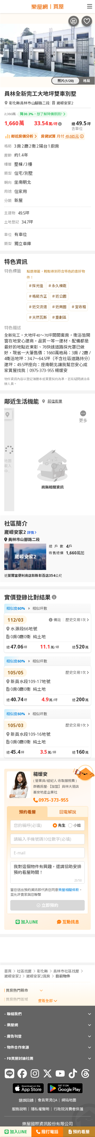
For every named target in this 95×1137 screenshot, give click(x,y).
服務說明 (19, 1109)
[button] (83, 417)
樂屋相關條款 (68, 889)
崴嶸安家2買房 (38, 976)
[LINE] (9, 1073)
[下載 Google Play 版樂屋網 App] (65, 1088)
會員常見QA (47, 1100)
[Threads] (85, 1073)
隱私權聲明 (40, 1109)
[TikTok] (73, 1073)
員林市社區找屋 (66, 971)
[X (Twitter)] (47, 1073)
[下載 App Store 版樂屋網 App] (28, 1088)
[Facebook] (22, 1073)
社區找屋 (24, 971)
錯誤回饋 (26, 1100)
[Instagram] (35, 1073)
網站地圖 (68, 1100)
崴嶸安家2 (64, 102)
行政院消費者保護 (68, 1109)
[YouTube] (60, 1073)
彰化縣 (42, 971)
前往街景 (55, 401)
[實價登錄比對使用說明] (54, 597)
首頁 (8, 971)
